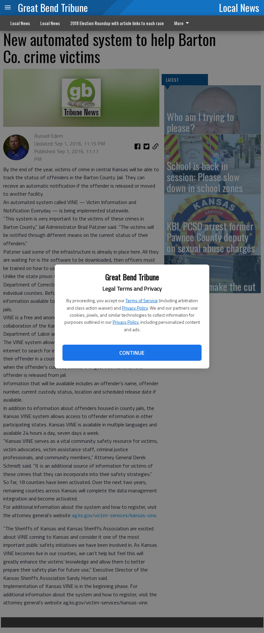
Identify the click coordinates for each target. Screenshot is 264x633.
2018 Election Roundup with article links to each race (117, 23)
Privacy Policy (135, 307)
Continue (131, 353)
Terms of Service (142, 300)
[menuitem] (183, 23)
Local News (239, 7)
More (179, 23)
